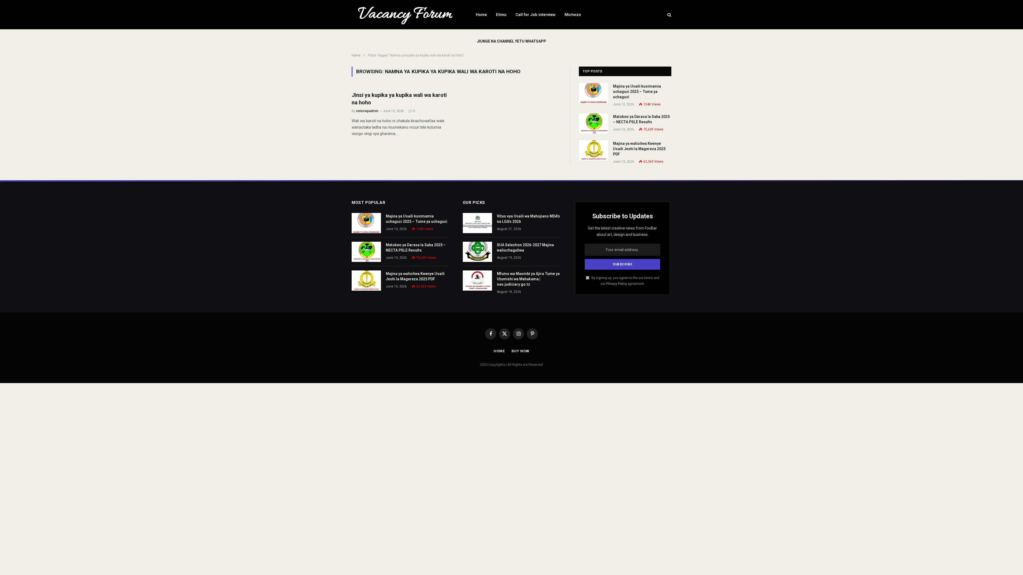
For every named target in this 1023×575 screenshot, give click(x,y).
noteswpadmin (367, 111)
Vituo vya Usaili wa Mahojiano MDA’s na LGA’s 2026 (528, 219)
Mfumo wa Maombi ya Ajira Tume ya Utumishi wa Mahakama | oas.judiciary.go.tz (528, 279)
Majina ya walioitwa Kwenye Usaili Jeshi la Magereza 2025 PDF (639, 148)
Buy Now (520, 351)
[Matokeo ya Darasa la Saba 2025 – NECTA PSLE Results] (593, 123)
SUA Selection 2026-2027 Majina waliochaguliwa (525, 247)
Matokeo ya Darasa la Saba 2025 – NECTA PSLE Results (641, 119)
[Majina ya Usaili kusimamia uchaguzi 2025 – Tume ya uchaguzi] (593, 93)
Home (481, 14)
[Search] (668, 15)
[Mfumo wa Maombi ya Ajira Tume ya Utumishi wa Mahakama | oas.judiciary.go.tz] (477, 280)
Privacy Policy (616, 284)
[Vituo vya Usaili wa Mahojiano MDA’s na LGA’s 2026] (477, 223)
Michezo (573, 14)
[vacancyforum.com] (407, 14)
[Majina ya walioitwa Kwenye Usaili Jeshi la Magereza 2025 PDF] (593, 150)
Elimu (501, 14)
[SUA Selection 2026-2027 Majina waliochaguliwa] (477, 252)
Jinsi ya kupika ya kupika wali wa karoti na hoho (399, 98)
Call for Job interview (535, 14)
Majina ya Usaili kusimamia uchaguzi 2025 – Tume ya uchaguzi (637, 91)
